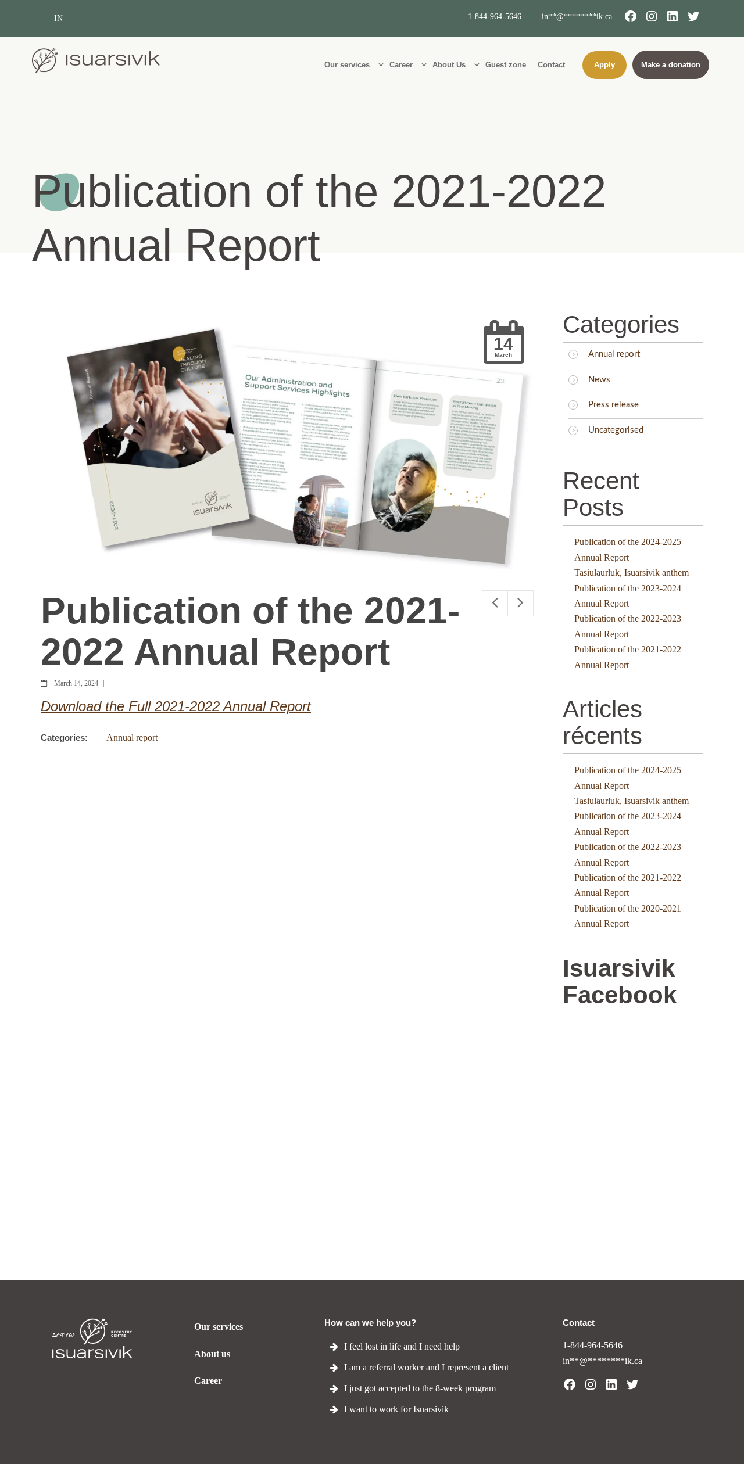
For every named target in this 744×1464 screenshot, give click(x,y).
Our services (218, 1327)
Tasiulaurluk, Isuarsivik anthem (631, 572)
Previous (495, 603)
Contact (579, 1322)
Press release (613, 404)
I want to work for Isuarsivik (396, 1409)
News (599, 379)
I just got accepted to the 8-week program (420, 1388)
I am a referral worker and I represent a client (426, 1367)
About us (212, 1354)
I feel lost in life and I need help (402, 1346)
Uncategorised (615, 430)
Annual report (132, 737)
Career (208, 1381)
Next (520, 603)
